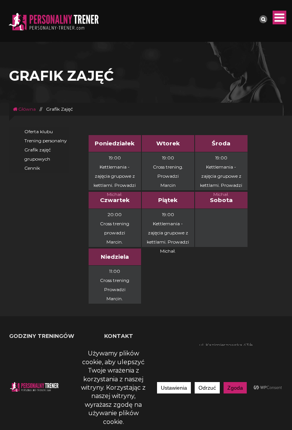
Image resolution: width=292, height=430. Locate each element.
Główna (26, 109)
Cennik (32, 168)
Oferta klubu (38, 131)
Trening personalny (45, 140)
